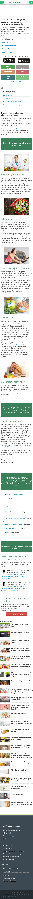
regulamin (25, 894)
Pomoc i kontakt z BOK (10, 881)
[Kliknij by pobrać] (9, 60)
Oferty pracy (6, 875)
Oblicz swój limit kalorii (16, 614)
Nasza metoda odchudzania (11, 830)
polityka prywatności (12, 896)
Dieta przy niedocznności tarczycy (13, 851)
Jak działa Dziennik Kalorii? (11, 868)
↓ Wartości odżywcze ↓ (17, 81)
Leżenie (7, 532)
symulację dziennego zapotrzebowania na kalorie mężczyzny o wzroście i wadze (14, 588)
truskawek (10, 498)
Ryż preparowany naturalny (11, 105)
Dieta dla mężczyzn (9, 845)
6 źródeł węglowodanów (14, 447)
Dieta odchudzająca (9, 836)
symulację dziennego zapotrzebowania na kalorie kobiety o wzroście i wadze (15, 576)
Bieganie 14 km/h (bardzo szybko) (14, 512)
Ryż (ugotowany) (8, 95)
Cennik (5, 838)
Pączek (8, 505)
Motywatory (6, 871)
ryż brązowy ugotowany (17, 494)
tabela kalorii (19, 129)
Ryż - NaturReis (8, 98)
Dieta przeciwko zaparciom (11, 856)
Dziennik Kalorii (21, 345)
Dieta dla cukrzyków (9, 859)
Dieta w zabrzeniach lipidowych (12, 854)
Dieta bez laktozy (8, 848)
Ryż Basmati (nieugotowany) (12, 101)
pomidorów (10, 502)
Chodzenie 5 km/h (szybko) (12, 528)
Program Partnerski (9, 878)
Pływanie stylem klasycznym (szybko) (15, 518)
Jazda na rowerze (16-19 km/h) (14, 524)
